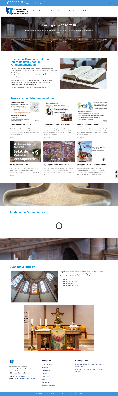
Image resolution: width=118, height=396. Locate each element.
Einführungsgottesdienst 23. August (56, 124)
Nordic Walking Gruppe (70, 285)
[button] (109, 3)
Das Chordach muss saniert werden (56, 164)
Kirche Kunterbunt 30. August (88, 124)
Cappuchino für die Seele (71, 281)
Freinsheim (72, 11)
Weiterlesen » (13, 137)
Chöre (65, 279)
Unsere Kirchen (46, 376)
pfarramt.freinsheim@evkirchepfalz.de (25, 378)
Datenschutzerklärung (48, 385)
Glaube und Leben (57, 11)
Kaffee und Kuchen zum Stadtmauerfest (92, 164)
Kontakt (99, 11)
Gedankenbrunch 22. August (20, 124)
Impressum (45, 382)
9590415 (22, 376)
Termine (44, 373)
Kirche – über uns (39, 11)
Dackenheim (87, 11)
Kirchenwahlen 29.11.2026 (19, 164)
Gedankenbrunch (68, 283)
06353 (17, 376)
